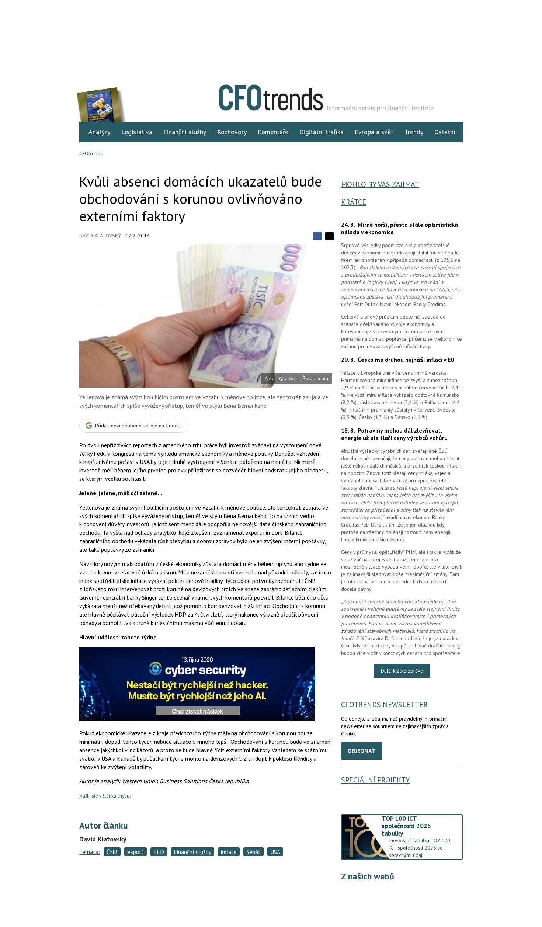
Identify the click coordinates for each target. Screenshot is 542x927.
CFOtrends (91, 153)
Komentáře (273, 132)
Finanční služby (184, 132)
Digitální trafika (321, 132)
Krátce (353, 202)
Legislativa (136, 132)
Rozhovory (232, 132)
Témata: (89, 851)
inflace (229, 851)
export (135, 851)
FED (158, 851)
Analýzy (99, 132)
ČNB (112, 851)
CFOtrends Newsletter (384, 704)
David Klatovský (100, 235)
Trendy (413, 132)
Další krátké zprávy (402, 670)
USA (275, 851)
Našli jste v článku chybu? (105, 796)
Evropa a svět (374, 132)
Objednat (362, 750)
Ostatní (444, 132)
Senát (253, 851)
